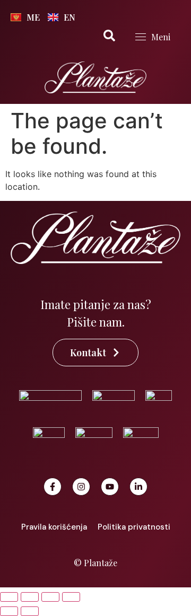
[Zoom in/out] (9, 597)
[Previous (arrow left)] (9, 611)
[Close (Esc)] (71, 597)
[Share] (50, 597)
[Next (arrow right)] (30, 611)
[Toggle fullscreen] (30, 597)
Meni (160, 36)
